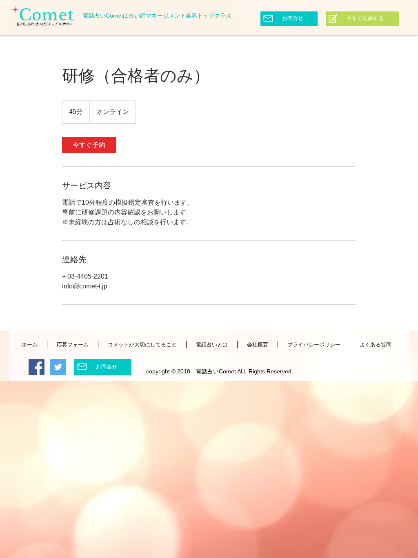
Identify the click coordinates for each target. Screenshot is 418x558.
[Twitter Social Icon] (58, 367)
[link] (89, 145)
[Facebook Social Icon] (36, 367)
